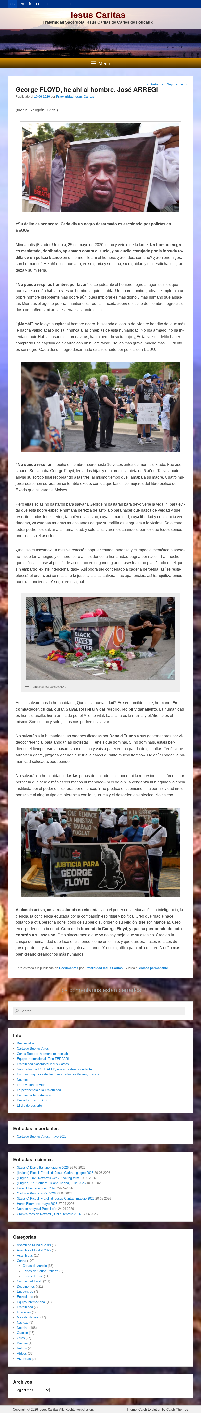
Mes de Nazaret (28, 1317)
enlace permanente (153, 968)
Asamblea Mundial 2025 (34, 1250)
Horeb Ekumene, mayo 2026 (37, 1204)
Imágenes (24, 1312)
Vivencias (24, 1359)
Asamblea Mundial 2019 (34, 1245)
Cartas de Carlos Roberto (40, 1271)
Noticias (22, 1328)
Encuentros (25, 1291)
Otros (21, 1338)
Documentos (68, 968)
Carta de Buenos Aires (33, 1048)
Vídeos (22, 1353)
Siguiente (177, 84)
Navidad (22, 1322)
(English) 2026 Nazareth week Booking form (48, 1178)
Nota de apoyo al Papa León (37, 1209)
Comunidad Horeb (29, 1281)
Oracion (22, 1333)
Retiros (22, 1348)
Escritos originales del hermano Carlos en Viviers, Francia (58, 1074)
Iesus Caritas (98, 15)
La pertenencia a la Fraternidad (39, 1090)
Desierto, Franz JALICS (34, 1100)
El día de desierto (29, 1105)
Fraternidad (25, 1307)
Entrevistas (25, 1297)
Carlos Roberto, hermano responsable (43, 1054)
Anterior (155, 84)
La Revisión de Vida (31, 1085)
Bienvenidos (25, 1043)
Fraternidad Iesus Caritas (75, 96)
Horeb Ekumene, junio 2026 (36, 1188)
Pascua (22, 1343)
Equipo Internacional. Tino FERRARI (43, 1059)
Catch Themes (177, 1409)
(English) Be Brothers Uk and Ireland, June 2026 (51, 1183)
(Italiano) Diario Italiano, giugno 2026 (43, 1167)
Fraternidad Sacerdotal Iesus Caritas (43, 1064)
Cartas (21, 1260)
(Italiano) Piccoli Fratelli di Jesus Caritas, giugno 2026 (55, 1173)
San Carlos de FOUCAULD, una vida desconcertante (54, 1069)
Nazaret (22, 1080)
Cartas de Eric (33, 1276)
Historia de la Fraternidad (34, 1095)
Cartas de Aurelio (35, 1266)
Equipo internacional (31, 1302)
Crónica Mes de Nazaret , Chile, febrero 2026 (49, 1214)
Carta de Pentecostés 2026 (36, 1193)
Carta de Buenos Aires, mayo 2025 (41, 1136)
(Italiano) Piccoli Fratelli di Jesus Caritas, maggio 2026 (55, 1198)
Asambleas (25, 1255)
